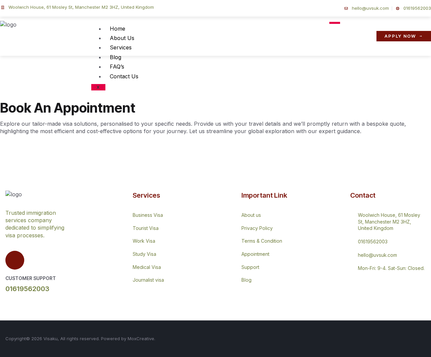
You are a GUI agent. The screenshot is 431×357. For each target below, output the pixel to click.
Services (121, 47)
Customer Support (30, 278)
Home (117, 28)
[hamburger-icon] (334, 23)
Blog (115, 57)
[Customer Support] (14, 260)
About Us (122, 38)
